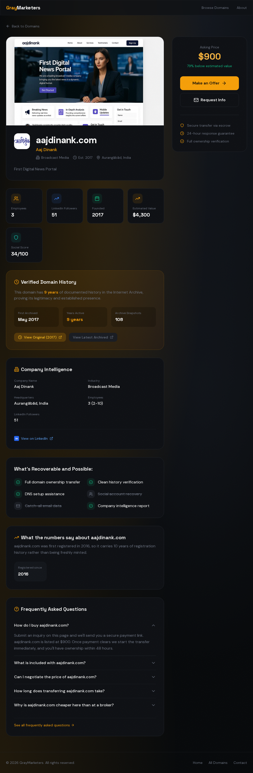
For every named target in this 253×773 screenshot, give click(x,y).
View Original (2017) (40, 337)
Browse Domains (215, 7)
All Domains (218, 762)
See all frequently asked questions (42, 725)
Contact (240, 762)
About (242, 7)
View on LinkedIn (31, 438)
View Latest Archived (90, 337)
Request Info (213, 99)
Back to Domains (26, 26)
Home (198, 762)
